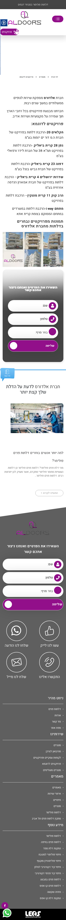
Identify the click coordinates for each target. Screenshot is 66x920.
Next (5, 4)
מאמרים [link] (42, 77)
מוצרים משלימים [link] (52, 770)
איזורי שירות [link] (54, 794)
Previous (60, 4)
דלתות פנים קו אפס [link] (50, 886)
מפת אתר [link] (56, 728)
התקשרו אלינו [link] (49, 677)
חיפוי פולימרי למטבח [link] (50, 854)
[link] (24, 19)
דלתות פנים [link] (54, 709)
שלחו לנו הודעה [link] (16, 645)
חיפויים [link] (57, 800)
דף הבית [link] (54, 77)
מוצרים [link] (57, 745)
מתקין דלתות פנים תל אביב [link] (46, 819)
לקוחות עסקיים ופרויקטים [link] (47, 758)
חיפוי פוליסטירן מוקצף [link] (49, 861)
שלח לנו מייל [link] (16, 677)
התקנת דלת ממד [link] (52, 848)
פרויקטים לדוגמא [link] (51, 764)
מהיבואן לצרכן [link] (53, 751)
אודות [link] (58, 715)
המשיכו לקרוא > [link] (49, 493)
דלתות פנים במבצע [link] (50, 879)
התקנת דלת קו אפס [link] (50, 898)
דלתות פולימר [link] (53, 812)
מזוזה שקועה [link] (54, 892)
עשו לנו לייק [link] (49, 645)
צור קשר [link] (56, 721)
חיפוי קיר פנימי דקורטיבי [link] (48, 873)
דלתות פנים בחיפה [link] (51, 842)
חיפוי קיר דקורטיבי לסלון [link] (47, 867)
